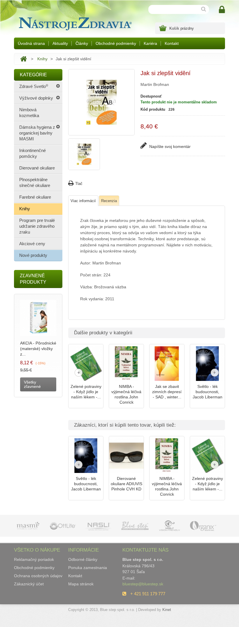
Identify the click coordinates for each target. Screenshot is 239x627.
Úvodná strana (31, 43)
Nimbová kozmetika (29, 112)
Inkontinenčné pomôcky (32, 153)
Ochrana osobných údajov (38, 575)
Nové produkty (33, 255)
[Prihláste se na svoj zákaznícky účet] (222, 10)
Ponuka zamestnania (87, 567)
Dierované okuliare (37, 167)
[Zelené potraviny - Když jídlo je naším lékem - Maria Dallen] (85, 363)
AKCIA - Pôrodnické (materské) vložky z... (38, 348)
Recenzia (109, 201)
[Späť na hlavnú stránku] (23, 58)
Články (81, 43)
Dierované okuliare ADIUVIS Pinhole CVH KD (126, 483)
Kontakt (172, 43)
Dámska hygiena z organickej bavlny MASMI (37, 133)
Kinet (166, 609)
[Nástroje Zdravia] (74, 22)
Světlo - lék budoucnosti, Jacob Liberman (207, 391)
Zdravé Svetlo (33, 86)
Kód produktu (152, 109)
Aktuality (60, 43)
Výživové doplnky (36, 98)
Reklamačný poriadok (34, 559)
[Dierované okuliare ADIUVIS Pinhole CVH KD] (126, 455)
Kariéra (150, 43)
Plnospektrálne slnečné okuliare (34, 182)
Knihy (42, 58)
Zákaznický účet (29, 584)
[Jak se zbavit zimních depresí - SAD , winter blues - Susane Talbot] (167, 363)
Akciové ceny (32, 243)
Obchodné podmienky (116, 43)
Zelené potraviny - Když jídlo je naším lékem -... (86, 391)
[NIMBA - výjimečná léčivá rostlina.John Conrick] (126, 363)
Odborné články (82, 559)
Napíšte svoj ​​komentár (169, 146)
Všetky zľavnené (32, 384)
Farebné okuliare (35, 197)
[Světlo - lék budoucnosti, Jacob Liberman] (207, 363)
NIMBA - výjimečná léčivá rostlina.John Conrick (126, 394)
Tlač (78, 183)
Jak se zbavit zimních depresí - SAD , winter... (167, 391)
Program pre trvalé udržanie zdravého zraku (37, 226)
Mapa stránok (81, 584)
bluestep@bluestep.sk (142, 584)
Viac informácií (83, 201)
